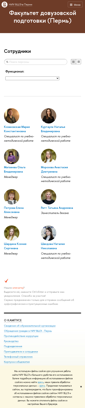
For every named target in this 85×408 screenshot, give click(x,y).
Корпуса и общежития (17, 361)
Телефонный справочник (18, 356)
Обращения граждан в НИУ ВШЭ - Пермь (28, 331)
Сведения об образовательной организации (30, 325)
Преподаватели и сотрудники (21, 351)
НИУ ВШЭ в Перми (20, 4)
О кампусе (13, 320)
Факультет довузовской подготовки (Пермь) (42, 16)
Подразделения (13, 346)
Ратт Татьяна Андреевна (57, 208)
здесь (40, 382)
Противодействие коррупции (21, 336)
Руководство (11, 341)
